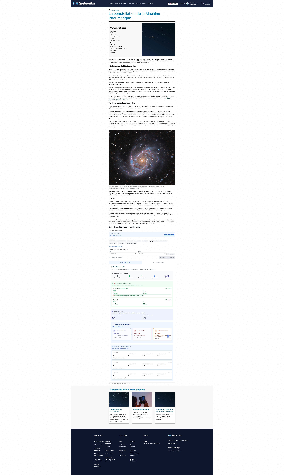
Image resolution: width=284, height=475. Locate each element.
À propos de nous (99, 441)
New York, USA (122, 241)
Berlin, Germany (162, 241)
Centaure (125, 99)
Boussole (111, 99)
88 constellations (116, 10)
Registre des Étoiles (176, 450)
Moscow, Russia (113, 243)
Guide (120, 441)
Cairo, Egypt (121, 243)
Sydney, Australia (153, 241)
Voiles (118, 99)
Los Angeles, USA (113, 241)
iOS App (132, 441)
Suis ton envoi (98, 445)
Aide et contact (109, 450)
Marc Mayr (117, 383)
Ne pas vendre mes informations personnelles (110, 459)
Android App (122, 455)
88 (122, 84)
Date (110, 251)
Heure (139, 251)
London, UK (130, 241)
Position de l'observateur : (115, 230)
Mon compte (194, 3)
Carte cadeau (109, 454)
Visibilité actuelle (126, 262)
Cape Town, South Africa (131, 243)
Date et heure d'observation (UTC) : (119, 249)
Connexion (193, 4)
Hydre (168, 98)
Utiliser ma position (169, 234)
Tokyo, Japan (145, 241)
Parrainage (108, 446)
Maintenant (172, 254)
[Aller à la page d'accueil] (109, 10)
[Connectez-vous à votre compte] (187, 3)
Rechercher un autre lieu (115, 246)
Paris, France (137, 241)
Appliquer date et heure (168, 257)
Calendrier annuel (159, 262)
